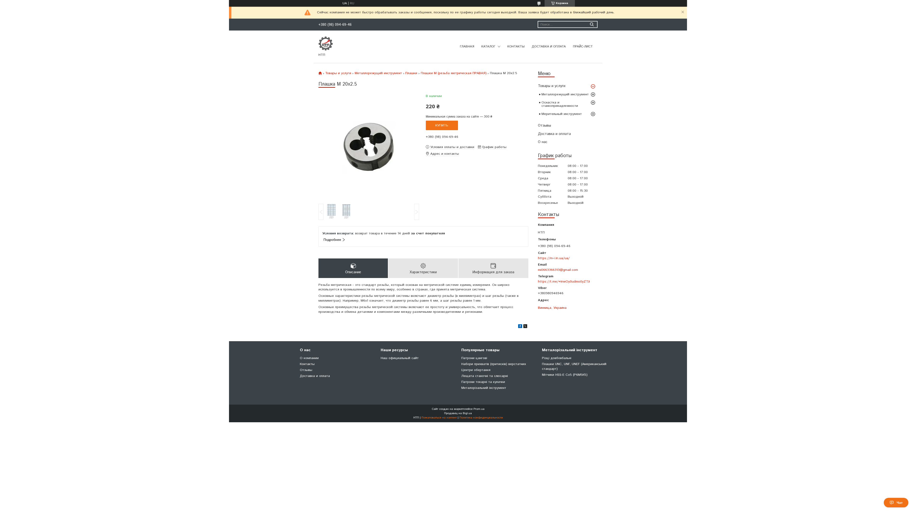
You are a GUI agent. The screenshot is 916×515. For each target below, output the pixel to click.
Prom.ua (479, 409)
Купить (441, 125)
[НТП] (325, 43)
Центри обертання (475, 370)
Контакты (516, 46)
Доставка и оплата (549, 46)
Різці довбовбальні (556, 358)
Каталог (488, 46)
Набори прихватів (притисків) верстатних (493, 364)
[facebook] (520, 327)
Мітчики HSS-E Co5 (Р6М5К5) (565, 374)
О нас (542, 141)
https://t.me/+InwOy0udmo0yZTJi (564, 281)
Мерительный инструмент (561, 114)
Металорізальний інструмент (483, 388)
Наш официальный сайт (400, 358)
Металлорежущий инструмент (565, 94)
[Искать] (591, 24)
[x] (525, 327)
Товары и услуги (551, 85)
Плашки (411, 73)
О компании (309, 358)
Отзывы (544, 125)
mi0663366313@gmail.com (558, 270)
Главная (467, 46)
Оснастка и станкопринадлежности (559, 104)
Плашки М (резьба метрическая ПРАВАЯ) (454, 73)
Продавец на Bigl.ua (458, 413)
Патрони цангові (474, 358)
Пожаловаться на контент (439, 418)
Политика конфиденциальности (481, 418)
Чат (900, 503)
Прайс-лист (583, 46)
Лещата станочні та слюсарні (484, 376)
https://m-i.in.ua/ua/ (554, 258)
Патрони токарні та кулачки (483, 382)
